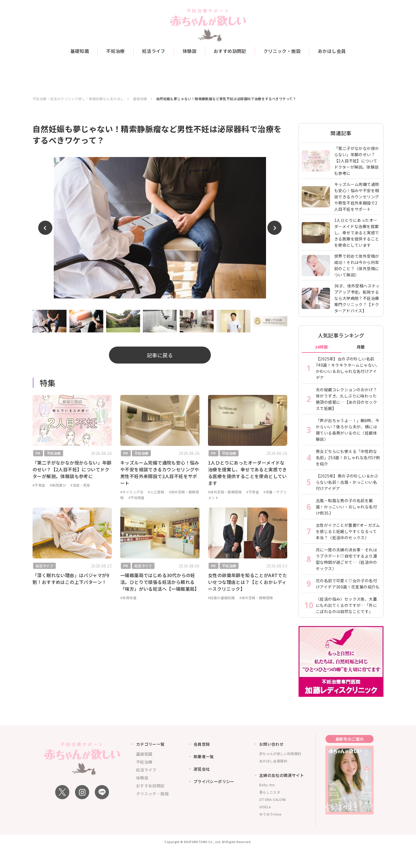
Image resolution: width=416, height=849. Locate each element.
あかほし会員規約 (273, 760)
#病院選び (58, 485)
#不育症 (39, 485)
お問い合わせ (271, 744)
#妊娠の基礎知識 (221, 597)
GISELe (265, 806)
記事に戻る (160, 355)
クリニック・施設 (282, 51)
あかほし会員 (332, 51)
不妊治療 (115, 51)
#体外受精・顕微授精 (225, 491)
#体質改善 (128, 597)
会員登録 (202, 744)
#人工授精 (156, 491)
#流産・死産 (80, 485)
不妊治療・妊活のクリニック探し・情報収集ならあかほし (78, 98)
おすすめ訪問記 (230, 51)
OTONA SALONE (272, 799)
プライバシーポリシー (214, 781)
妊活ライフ (153, 51)
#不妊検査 (136, 497)
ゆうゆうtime (270, 814)
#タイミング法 (131, 491)
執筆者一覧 (204, 756)
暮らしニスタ (269, 792)
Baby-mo (267, 784)
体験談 (189, 51)
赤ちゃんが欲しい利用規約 (280, 753)
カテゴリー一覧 (150, 744)
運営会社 (202, 769)
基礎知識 (79, 51)
